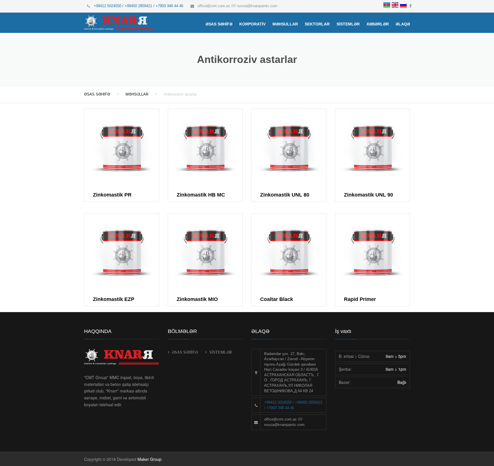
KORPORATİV (252, 24)
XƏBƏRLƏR (377, 24)
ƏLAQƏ (403, 24)
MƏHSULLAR (285, 24)
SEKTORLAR (317, 24)
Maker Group (150, 459)
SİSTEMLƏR (348, 24)
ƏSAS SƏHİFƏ (219, 24)
